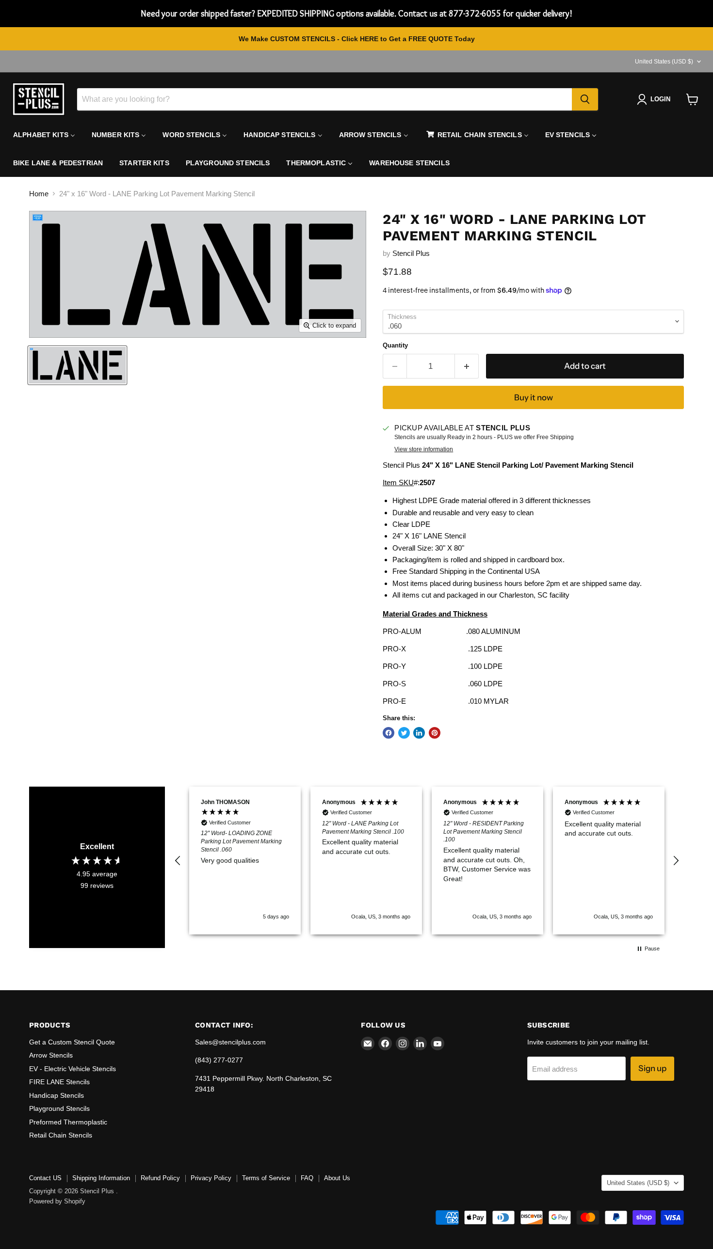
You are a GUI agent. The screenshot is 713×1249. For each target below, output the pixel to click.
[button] (178, 860)
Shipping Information (101, 1178)
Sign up (652, 1068)
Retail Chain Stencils (60, 1135)
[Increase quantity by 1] (467, 366)
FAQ (307, 1178)
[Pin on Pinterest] (434, 733)
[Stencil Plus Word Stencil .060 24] (77, 365)
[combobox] (324, 99)
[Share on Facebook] (388, 733)
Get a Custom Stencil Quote (72, 1042)
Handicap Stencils (56, 1095)
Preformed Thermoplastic (68, 1122)
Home (39, 194)
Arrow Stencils (51, 1055)
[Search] (585, 99)
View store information (423, 449)
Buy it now (533, 397)
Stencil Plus (411, 253)
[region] (427, 860)
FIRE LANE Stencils (59, 1082)
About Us (337, 1178)
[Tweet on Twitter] (404, 733)
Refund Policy (160, 1178)
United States (664, 61)
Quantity (395, 345)
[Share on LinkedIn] (419, 733)
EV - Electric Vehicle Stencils (72, 1069)
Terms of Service (266, 1178)
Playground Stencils (59, 1108)
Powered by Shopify (57, 1201)
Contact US (45, 1178)
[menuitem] (44, 135)
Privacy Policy (211, 1178)
